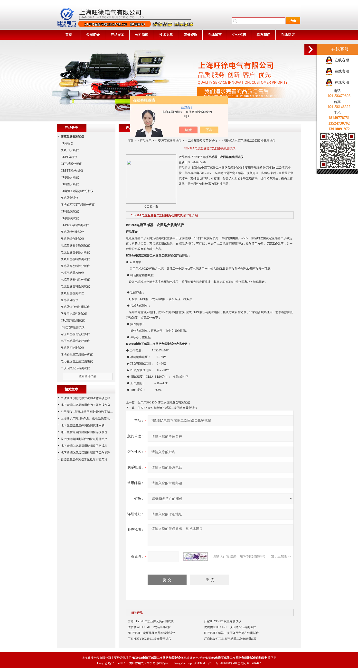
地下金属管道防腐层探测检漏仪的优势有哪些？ (91, 432)
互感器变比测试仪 (72, 347)
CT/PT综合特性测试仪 (75, 225)
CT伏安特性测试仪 (73, 320)
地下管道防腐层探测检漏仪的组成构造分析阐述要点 (94, 446)
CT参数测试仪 (70, 218)
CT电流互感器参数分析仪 (77, 191)
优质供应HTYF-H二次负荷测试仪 (149, 627)
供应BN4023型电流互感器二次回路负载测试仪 (167, 408)
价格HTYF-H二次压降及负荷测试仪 (151, 621)
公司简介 (93, 35)
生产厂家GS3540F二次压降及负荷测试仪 (164, 402)
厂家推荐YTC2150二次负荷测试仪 (149, 639)
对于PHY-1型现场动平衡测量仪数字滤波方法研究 (92, 411)
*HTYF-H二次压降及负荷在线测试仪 (151, 633)
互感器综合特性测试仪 (75, 307)
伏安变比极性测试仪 (74, 313)
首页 (68, 35)
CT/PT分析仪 (69, 157)
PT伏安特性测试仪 (73, 327)
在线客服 (341, 60)
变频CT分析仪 (70, 150)
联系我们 (263, 35)
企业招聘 (239, 35)
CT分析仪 (67, 143)
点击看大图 (151, 206)
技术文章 (166, 35)
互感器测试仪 (69, 198)
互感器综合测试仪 (72, 238)
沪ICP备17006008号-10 (222, 663)
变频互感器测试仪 (169, 140)
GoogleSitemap (183, 663)
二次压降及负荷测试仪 (202, 140)
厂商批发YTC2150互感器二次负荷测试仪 (230, 639)
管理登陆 (200, 663)
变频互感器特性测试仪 (75, 259)
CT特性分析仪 (70, 184)
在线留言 (215, 35)
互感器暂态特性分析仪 (75, 266)
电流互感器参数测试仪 (75, 245)
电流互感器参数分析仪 (75, 252)
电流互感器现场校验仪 (75, 334)
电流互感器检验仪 (72, 273)
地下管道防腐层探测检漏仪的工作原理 (85, 452)
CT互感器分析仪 (71, 163)
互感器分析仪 (69, 300)
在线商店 (288, 35)
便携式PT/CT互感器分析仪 (78, 204)
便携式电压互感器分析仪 (77, 354)
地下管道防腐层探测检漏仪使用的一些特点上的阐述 (94, 425)
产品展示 (117, 35)
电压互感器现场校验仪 (75, 341)
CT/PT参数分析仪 (72, 170)
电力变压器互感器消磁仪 (77, 361)
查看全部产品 (87, 376)
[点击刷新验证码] (195, 556)
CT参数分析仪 (70, 177)
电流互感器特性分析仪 (75, 279)
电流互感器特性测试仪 (75, 286)
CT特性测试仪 (70, 211)
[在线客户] (310, 49)
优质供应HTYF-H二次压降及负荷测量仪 (230, 627)
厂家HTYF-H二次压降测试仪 (222, 621)
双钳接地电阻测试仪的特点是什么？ (84, 439)
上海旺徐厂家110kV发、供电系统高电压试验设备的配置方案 (100, 418)
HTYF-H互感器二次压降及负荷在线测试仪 (231, 633)
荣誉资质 (190, 35)
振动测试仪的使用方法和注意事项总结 (85, 398)
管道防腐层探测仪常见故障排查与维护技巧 (88, 459)
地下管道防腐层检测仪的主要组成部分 (85, 405)
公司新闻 (142, 35)
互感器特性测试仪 (72, 232)
